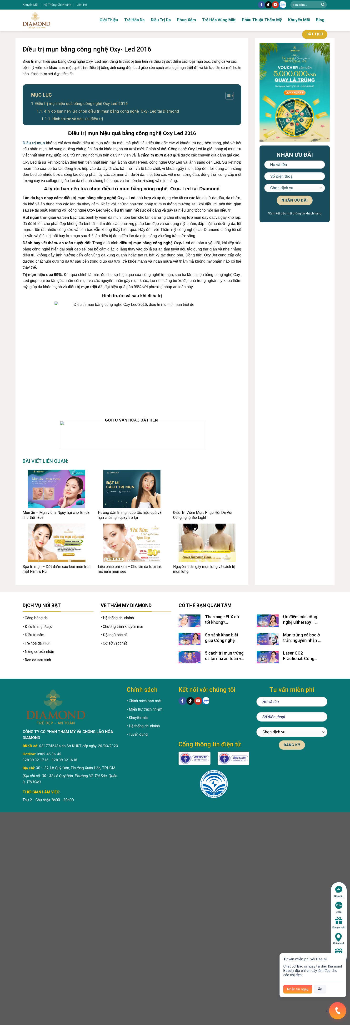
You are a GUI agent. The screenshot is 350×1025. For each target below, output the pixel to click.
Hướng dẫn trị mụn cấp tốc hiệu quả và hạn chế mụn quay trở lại (129, 515)
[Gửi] (322, 4)
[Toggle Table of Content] (227, 96)
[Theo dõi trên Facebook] (261, 4)
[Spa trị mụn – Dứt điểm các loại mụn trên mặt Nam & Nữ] (57, 543)
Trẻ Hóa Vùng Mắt (219, 19)
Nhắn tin (338, 896)
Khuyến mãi (338, 927)
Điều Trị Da (161, 19)
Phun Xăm (186, 19)
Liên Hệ (82, 4)
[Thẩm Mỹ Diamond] (51, 20)
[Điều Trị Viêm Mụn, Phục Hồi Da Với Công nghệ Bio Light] (207, 489)
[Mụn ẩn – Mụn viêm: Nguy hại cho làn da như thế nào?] (57, 489)
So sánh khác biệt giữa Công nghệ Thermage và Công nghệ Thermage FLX (224, 638)
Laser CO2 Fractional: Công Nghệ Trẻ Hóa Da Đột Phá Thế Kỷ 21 (302, 656)
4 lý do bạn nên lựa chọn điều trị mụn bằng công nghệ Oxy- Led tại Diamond (111, 111)
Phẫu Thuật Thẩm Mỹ (262, 19)
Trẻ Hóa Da (134, 19)
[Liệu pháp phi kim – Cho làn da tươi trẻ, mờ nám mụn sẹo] (132, 543)
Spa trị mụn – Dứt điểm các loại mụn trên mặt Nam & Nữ (56, 569)
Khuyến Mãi (30, 4)
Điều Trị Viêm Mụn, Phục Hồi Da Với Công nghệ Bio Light (202, 515)
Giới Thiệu (109, 19)
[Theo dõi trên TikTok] (268, 4)
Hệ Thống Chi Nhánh (57, 4)
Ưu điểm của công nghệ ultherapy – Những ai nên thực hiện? (300, 619)
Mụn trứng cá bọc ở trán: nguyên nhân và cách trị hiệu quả (302, 638)
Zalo (339, 912)
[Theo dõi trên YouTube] (275, 4)
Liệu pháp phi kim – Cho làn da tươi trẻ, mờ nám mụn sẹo (130, 569)
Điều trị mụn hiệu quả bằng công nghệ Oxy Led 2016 (81, 103)
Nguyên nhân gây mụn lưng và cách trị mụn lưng (204, 569)
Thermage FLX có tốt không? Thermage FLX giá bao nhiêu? (222, 619)
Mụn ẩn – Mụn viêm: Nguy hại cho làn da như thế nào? (56, 515)
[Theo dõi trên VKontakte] (282, 5)
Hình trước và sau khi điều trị (77, 118)
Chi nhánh (339, 943)
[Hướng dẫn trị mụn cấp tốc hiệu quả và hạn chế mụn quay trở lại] (132, 489)
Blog (320, 19)
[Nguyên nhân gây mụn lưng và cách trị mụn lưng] (207, 543)
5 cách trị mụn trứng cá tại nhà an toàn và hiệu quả (224, 656)
